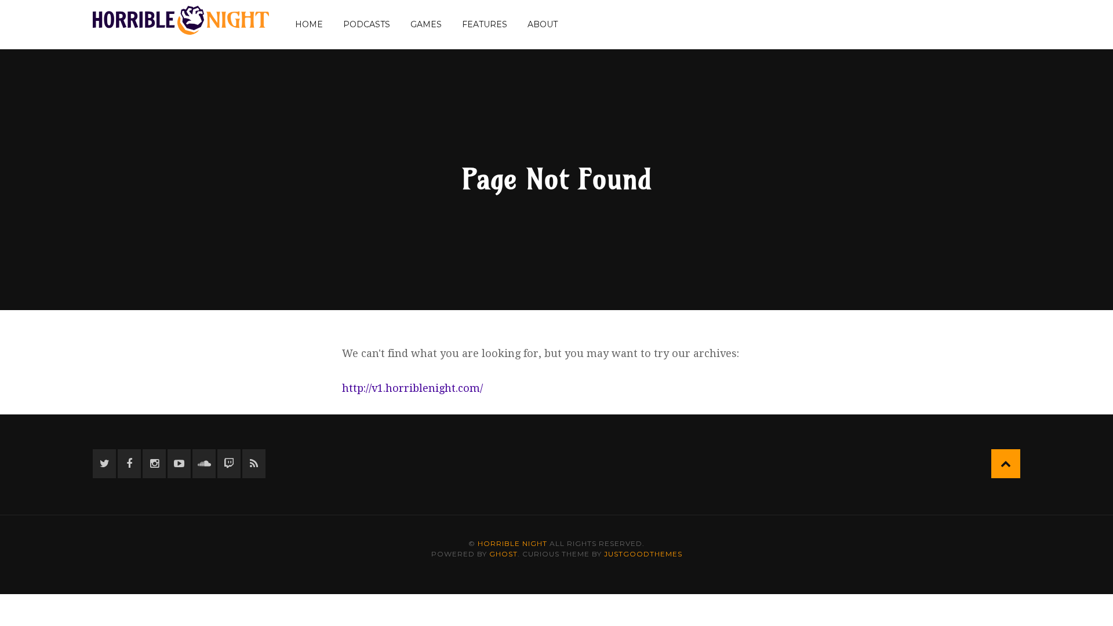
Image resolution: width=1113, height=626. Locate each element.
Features (484, 24)
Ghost (503, 553)
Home (309, 24)
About (543, 24)
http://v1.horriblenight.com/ (412, 388)
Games (426, 24)
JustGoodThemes (643, 553)
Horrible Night (512, 543)
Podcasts (366, 24)
